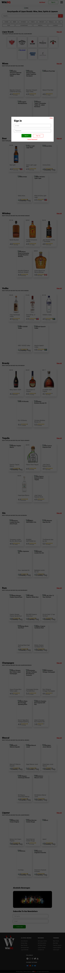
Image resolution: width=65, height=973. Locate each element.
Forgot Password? (32, 139)
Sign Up (38, 135)
